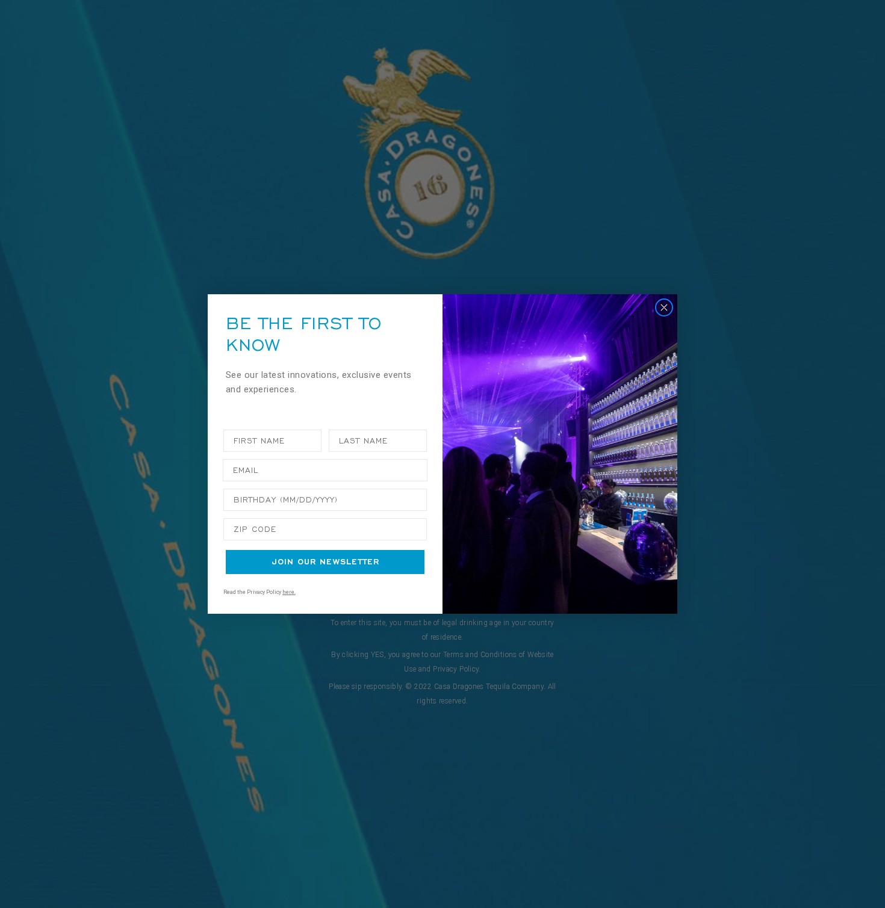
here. (289, 592)
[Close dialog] (664, 307)
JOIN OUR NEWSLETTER (325, 562)
